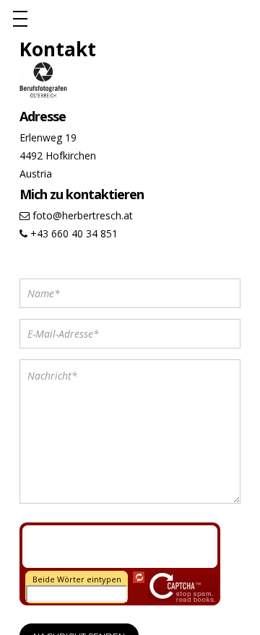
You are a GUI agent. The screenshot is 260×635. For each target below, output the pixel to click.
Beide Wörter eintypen (76, 579)
